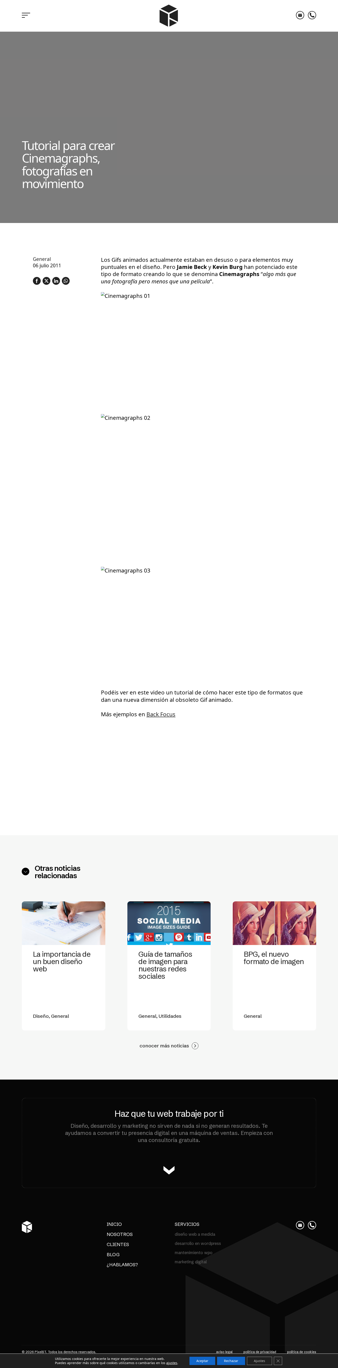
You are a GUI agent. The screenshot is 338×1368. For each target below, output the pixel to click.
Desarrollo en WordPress (198, 1243)
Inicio (114, 1224)
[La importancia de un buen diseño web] (63, 923)
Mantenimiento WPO (193, 1252)
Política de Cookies (301, 1352)
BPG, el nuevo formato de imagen (274, 958)
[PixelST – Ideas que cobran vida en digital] (169, 16)
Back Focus (160, 714)
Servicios (187, 1224)
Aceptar (202, 1361)
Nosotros (120, 1234)
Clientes (118, 1244)
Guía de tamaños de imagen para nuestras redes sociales (165, 965)
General (42, 259)
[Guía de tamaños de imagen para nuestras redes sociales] (169, 923)
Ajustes (259, 1361)
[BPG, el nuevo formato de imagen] (274, 923)
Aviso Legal (224, 1352)
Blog (113, 1254)
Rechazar (231, 1361)
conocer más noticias (164, 1046)
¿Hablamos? (122, 1264)
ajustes (171, 1363)
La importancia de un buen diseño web (61, 961)
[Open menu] (26, 15)
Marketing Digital (191, 1261)
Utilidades (170, 1016)
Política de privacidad (259, 1352)
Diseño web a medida (195, 1234)
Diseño (41, 1016)
